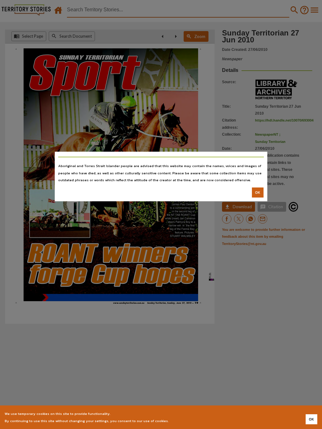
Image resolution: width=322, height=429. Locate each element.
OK (257, 192)
